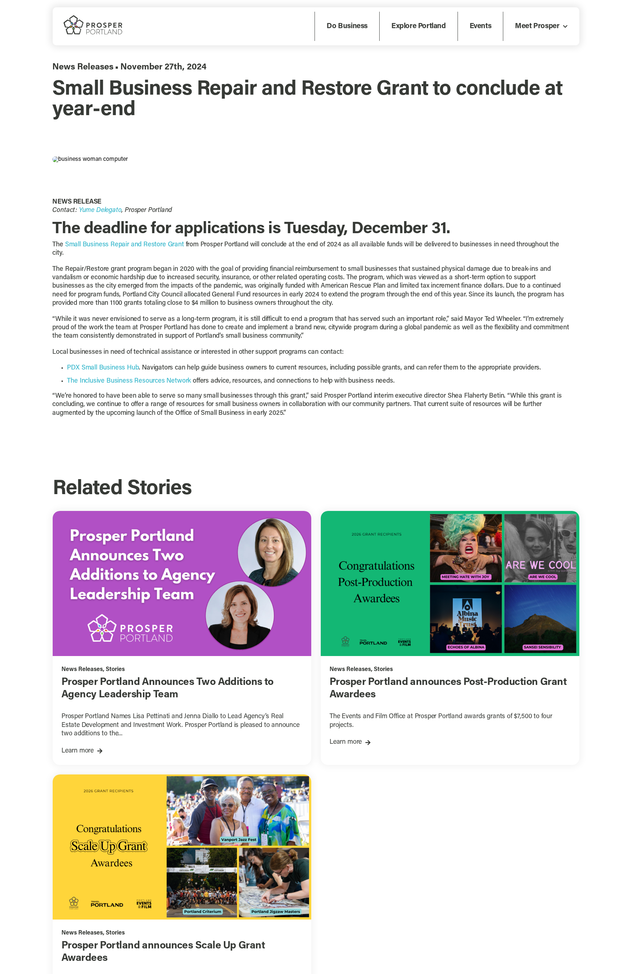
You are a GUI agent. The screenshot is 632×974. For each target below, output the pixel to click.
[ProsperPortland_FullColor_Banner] (93, 18)
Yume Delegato (100, 210)
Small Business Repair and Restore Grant (124, 245)
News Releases (82, 67)
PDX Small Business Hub (103, 368)
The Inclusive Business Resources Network (129, 381)
